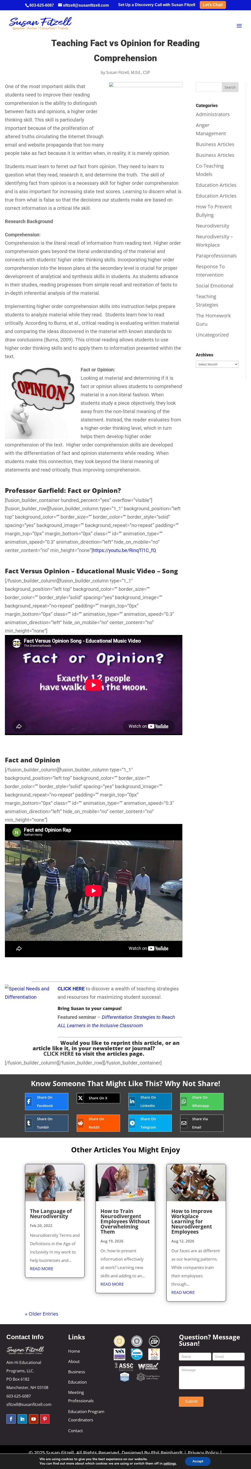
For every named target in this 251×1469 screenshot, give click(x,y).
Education (77, 1382)
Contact (75, 1430)
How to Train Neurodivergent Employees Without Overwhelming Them (125, 1221)
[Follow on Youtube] (33, 1419)
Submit (191, 1401)
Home (74, 1351)
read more (41, 1268)
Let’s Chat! (213, 5)
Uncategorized (212, 334)
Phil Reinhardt (167, 1452)
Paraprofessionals (216, 255)
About (74, 1361)
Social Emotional (214, 285)
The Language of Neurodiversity (51, 1214)
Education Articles (216, 185)
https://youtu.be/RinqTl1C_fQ (124, 550)
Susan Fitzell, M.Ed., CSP (128, 72)
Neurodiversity (212, 225)
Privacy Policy (203, 1452)
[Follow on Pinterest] (45, 1419)
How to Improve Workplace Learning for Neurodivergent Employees (191, 1221)
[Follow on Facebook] (11, 1419)
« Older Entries (41, 1313)
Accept (197, 1461)
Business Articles (215, 144)
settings (169, 1463)
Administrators (213, 114)
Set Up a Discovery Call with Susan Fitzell (156, 5)
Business (76, 1372)
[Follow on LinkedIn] (22, 1419)
